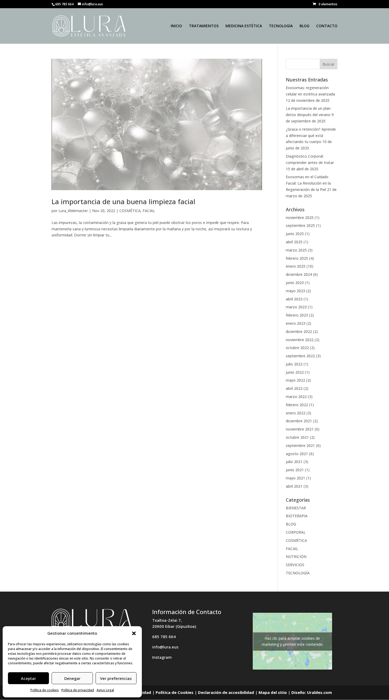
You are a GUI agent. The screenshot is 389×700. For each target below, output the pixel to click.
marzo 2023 (296, 306)
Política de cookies (44, 690)
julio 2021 (294, 461)
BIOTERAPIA (296, 515)
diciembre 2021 (299, 420)
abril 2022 (294, 388)
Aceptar (28, 678)
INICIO (176, 26)
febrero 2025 (297, 258)
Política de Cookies (174, 692)
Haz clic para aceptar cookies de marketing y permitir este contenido (292, 641)
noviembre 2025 (300, 217)
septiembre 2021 (300, 445)
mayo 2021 (295, 478)
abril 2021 (294, 486)
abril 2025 (294, 241)
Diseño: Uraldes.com (311, 692)
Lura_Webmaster (73, 210)
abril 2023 (294, 298)
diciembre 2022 (299, 331)
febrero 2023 (297, 315)
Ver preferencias (116, 678)
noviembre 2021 (300, 429)
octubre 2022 (297, 347)
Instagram (162, 657)
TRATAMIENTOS (204, 26)
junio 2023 (295, 282)
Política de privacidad (77, 690)
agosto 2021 (297, 453)
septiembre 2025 (300, 225)
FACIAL (149, 210)
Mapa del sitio (273, 692)
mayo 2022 (295, 380)
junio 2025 (295, 233)
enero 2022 (295, 412)
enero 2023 (295, 323)
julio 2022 (294, 364)
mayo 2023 (295, 290)
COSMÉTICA (130, 210)
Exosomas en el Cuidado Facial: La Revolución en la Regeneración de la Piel (308, 183)
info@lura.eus (165, 646)
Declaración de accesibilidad (226, 692)
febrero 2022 (297, 404)
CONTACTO (326, 26)
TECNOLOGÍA (281, 26)
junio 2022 (295, 372)
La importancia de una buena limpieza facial (123, 201)
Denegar (72, 678)
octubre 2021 (297, 437)
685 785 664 (164, 636)
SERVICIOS (295, 564)
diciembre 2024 (299, 274)
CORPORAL (296, 532)
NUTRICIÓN (296, 556)
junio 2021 (295, 469)
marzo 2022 (296, 396)
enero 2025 (295, 266)
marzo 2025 (296, 250)
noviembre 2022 (300, 339)
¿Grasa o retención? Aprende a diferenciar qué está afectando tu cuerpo (311, 135)
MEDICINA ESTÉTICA (243, 26)
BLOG (304, 26)
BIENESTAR (296, 507)
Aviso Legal (105, 690)
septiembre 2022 (300, 355)
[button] (134, 633)
